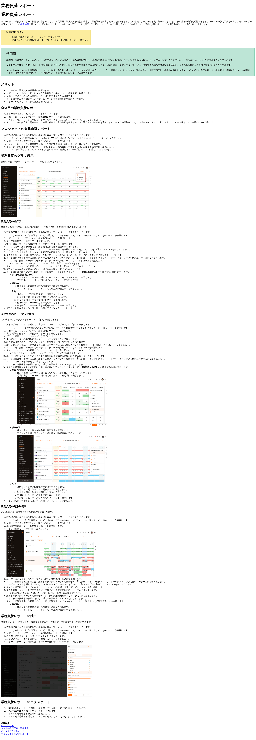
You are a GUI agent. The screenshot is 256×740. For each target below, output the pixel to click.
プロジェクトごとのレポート (15, 734)
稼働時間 (24, 24)
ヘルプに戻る (7, 725)
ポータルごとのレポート (13, 731)
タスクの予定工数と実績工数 (15, 728)
